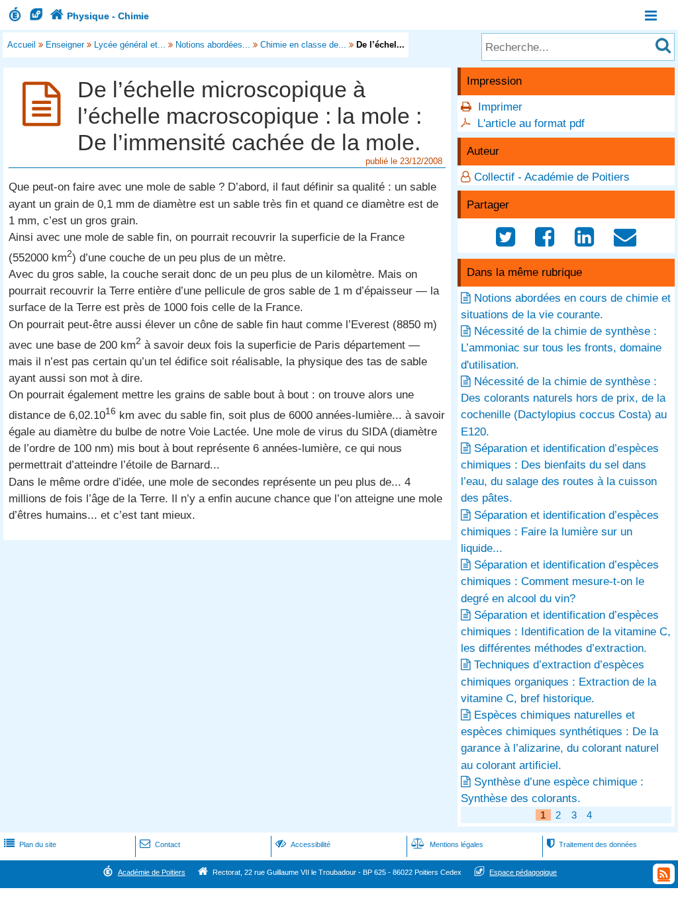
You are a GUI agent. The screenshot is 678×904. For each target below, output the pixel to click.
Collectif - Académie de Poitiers (552, 177)
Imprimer (500, 107)
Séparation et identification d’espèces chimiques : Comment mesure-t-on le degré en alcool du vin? (560, 581)
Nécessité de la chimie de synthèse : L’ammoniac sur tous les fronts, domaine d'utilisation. (561, 348)
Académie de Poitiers (151, 872)
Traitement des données (592, 844)
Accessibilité (302, 844)
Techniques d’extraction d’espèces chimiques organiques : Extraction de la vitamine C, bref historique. (558, 681)
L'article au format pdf (531, 123)
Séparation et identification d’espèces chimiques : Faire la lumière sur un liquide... (560, 532)
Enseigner (65, 45)
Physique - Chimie (99, 16)
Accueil (21, 45)
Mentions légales (447, 844)
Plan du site (30, 844)
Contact (160, 844)
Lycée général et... (130, 45)
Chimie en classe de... (303, 45)
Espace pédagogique (523, 872)
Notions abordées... (212, 45)
